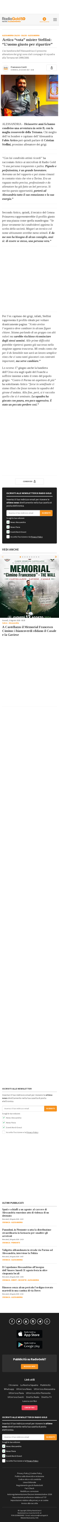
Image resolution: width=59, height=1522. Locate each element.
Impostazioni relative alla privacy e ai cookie (29, 1500)
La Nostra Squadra (29, 1385)
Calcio (24, 35)
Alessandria (34, 35)
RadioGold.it (36, 1510)
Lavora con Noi (29, 1401)
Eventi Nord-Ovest (18, 532)
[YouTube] (26, 1321)
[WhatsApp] (47, 1321)
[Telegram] (40, 1321)
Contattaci (29, 1408)
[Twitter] (19, 1321)
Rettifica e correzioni (29, 1491)
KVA (37, 1518)
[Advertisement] (29, 279)
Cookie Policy (36, 1473)
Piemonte (15, 1242)
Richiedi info (29, 1366)
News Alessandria (18, 522)
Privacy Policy (37, 537)
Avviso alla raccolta (29, 1503)
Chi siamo (13, 1385)
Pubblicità (45, 1385)
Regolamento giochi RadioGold (29, 1485)
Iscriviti (46, 513)
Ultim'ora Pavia (16, 1393)
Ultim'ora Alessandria (44, 1389)
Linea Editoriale (29, 1482)
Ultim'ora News (24, 1389)
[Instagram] (33, 1321)
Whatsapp (9, 1389)
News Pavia (15, 527)
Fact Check (29, 1488)
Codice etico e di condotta (29, 1479)
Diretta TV (46, 1397)
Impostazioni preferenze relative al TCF (29, 1497)
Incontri (22, 1280)
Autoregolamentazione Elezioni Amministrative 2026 (29, 1494)
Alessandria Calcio (11, 35)
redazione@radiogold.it (39, 1515)
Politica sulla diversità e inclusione (29, 1476)
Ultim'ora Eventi (16, 1397)
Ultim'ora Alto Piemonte (38, 1393)
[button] (56, 557)
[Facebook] (12, 1321)
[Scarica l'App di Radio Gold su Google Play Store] (29, 1345)
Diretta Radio (32, 1397)
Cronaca (6, 1222)
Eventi (14, 1280)
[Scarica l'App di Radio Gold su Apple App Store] (29, 1334)
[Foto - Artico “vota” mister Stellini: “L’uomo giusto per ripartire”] (29, 95)
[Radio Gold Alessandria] (13, 19)
